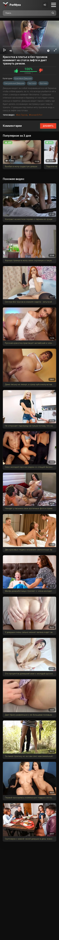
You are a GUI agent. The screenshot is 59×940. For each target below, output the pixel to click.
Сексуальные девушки (14, 83)
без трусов (22, 115)
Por (15, 4)
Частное (32, 83)
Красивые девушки (23, 78)
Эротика (43, 83)
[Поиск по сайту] (52, 13)
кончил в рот (36, 115)
